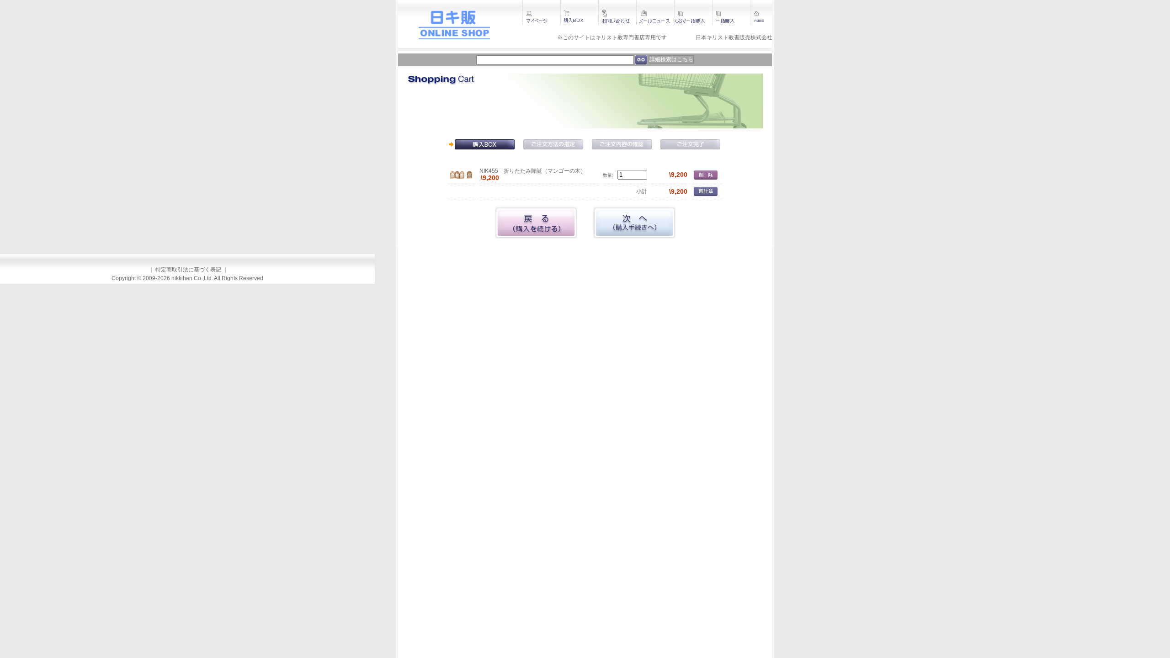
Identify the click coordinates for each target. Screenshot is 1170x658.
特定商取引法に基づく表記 (188, 269)
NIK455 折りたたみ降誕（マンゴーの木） (532, 171)
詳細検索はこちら (671, 59)
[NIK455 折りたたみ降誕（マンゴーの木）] (461, 174)
